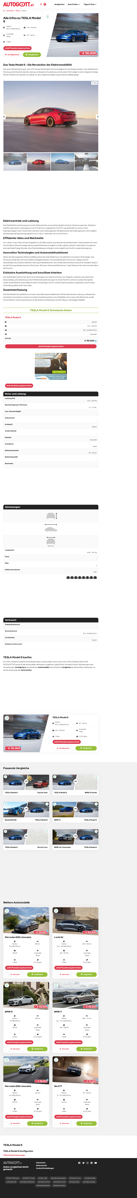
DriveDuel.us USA (42, 1178)
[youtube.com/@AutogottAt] (95, 1163)
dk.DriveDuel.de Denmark (43, 1185)
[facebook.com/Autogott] (79, 1163)
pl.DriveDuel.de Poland (44, 1182)
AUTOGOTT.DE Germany (12, 1178)
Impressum (40, 1163)
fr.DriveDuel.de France (75, 1178)
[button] (74, 4)
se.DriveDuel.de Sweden (89, 1182)
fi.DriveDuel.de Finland (59, 1185)
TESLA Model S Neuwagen (14, 1155)
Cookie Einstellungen (45, 1168)
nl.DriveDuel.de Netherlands (27, 1182)
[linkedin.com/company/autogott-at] (91, 1163)
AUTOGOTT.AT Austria (29, 1178)
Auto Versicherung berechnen (19, 385)
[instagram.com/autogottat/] (88, 1163)
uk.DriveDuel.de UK (11, 1182)
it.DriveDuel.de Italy (74, 1182)
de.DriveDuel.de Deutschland (58, 1178)
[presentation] (4, 116)
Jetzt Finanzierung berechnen (17, 48)
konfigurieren (13, 54)
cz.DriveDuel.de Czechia (59, 1182)
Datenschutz (41, 1165)
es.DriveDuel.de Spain (90, 1178)
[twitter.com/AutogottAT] (83, 1163)
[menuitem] (59, 4)
